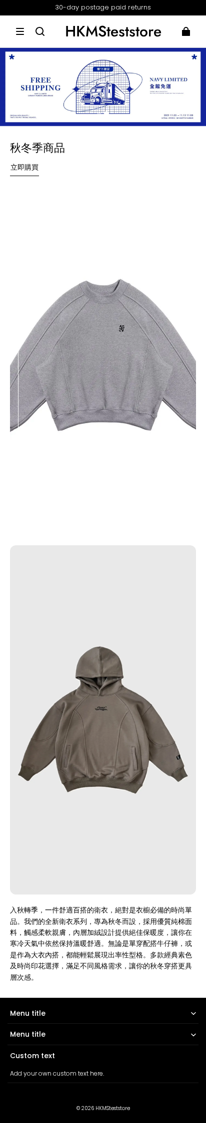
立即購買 (24, 167)
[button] (20, 31)
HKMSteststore (113, 1108)
